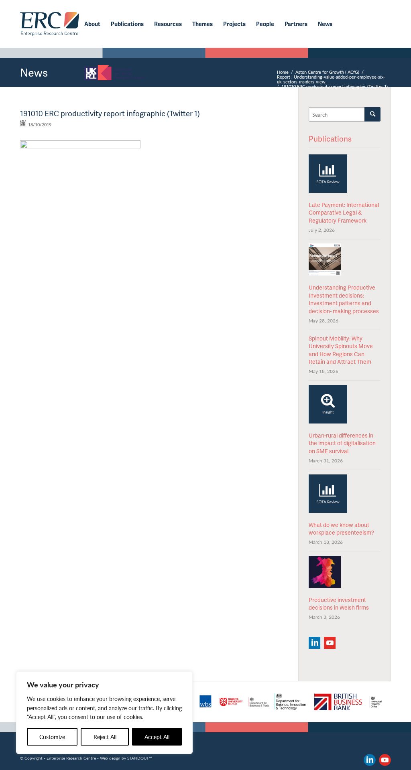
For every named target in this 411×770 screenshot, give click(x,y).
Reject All (105, 737)
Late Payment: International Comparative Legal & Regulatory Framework (344, 212)
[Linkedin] (314, 643)
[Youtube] (330, 643)
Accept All (156, 737)
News (34, 72)
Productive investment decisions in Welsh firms (339, 604)
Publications (330, 138)
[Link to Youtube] (385, 760)
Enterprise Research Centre (71, 758)
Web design (110, 758)
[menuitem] (92, 24)
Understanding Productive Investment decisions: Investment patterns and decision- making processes (344, 299)
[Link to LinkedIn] (370, 760)
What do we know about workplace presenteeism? (341, 529)
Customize (52, 737)
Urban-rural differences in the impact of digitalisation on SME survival (342, 443)
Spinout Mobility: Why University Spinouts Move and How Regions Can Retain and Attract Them (341, 350)
